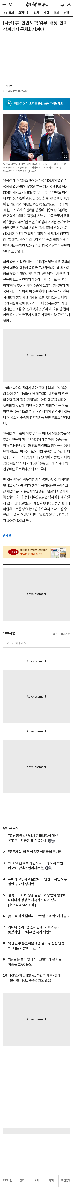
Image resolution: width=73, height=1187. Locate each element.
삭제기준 (65, 634)
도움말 (54, 634)
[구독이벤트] (36, 552)
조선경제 (66, 1180)
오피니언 (7, 1180)
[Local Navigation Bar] (4, 4)
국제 (36, 1180)
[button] (4, 4)
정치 (22, 1180)
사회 (51, 1180)
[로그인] (69, 4)
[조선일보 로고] (37, 4)
